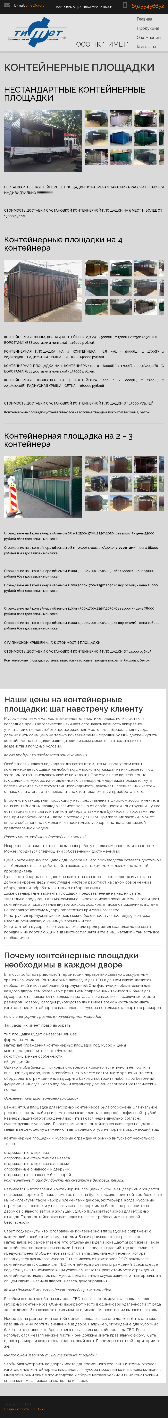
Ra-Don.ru (39, 1409)
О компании (149, 37)
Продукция (148, 28)
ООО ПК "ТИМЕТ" (102, 44)
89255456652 (148, 6)
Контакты (146, 46)
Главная (144, 19)
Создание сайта (16, 1409)
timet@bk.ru (35, 5)
